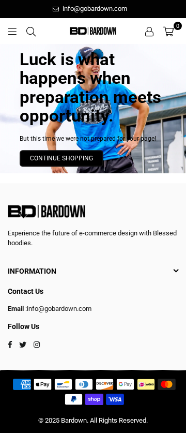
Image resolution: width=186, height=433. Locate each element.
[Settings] (149, 31)
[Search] (31, 31)
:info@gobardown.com (57, 308)
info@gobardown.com (94, 8)
